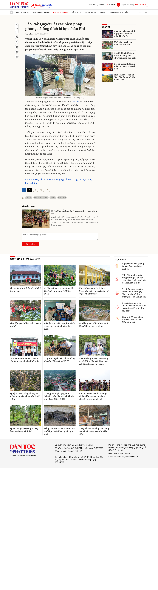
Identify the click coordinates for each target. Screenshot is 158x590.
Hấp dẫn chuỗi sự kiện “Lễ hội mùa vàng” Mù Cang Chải (124, 77)
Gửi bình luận (30, 244)
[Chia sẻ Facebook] (17, 37)
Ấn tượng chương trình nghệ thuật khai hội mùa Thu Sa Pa (124, 33)
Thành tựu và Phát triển (118, 12)
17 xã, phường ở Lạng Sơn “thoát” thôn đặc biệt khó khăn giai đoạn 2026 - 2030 (59, 396)
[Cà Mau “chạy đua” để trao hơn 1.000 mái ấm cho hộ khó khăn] (25, 345)
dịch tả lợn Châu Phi (40, 197)
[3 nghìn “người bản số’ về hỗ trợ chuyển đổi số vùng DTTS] (60, 345)
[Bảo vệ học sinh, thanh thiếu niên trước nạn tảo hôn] (107, 67)
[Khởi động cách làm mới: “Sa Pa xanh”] (107, 45)
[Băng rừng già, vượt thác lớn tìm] (60, 275)
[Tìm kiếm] (140, 12)
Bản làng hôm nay (60, 12)
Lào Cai (75, 101)
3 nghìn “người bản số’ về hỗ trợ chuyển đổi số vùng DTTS (59, 359)
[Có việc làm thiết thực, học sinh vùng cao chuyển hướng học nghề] (107, 56)
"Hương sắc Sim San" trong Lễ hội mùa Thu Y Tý (74, 212)
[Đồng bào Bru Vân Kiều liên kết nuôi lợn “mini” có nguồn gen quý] (60, 415)
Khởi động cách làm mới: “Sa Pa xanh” (123, 43)
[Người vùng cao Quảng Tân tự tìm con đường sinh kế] (25, 415)
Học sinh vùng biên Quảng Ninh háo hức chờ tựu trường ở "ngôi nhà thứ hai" (93, 291)
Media (102, 12)
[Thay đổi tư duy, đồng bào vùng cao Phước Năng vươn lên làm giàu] (94, 415)
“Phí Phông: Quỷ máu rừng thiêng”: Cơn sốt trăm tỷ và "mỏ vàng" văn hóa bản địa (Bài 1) (134, 279)
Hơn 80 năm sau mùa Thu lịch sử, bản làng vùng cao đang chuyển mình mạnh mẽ (93, 396)
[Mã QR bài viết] (17, 56)
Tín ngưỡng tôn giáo (41, 12)
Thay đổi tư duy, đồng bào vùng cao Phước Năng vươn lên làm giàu (94, 431)
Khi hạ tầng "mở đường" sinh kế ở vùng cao (25, 289)
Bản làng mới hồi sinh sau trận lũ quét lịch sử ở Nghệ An (94, 324)
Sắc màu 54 (77, 12)
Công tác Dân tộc (22, 12)
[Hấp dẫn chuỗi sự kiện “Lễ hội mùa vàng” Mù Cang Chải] (107, 78)
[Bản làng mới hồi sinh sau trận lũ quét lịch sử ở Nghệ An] (94, 310)
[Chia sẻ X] (29, 190)
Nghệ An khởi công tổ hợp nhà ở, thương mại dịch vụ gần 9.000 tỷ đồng (25, 396)
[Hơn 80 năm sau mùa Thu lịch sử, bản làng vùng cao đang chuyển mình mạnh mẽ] (94, 380)
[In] (41, 190)
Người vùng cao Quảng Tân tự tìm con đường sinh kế (24, 429)
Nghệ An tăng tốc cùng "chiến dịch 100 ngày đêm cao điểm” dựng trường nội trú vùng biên (134, 293)
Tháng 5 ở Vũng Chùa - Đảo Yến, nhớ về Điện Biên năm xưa (133, 319)
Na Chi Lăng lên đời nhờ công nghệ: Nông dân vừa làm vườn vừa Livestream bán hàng (93, 361)
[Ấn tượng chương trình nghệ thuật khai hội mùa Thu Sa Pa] (107, 34)
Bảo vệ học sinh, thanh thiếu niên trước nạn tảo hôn (125, 66)
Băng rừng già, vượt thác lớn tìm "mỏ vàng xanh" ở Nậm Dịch (59, 291)
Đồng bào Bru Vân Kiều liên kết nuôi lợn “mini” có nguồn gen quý (59, 431)
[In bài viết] (17, 52)
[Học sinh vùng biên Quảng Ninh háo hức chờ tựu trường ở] (94, 275)
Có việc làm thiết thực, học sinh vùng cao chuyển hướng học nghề (125, 55)
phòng (53, 197)
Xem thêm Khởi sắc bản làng (25, 259)
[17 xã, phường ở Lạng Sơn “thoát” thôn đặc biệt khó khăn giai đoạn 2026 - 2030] (60, 380)
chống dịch (62, 197)
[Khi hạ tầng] (25, 275)
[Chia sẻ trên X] (17, 42)
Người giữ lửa (90, 12)
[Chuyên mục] (145, 12)
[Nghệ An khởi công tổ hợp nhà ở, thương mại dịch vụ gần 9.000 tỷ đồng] (25, 380)
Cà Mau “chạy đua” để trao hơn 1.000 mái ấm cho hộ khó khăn (25, 359)
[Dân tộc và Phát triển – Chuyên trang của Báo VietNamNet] (19, 4)
